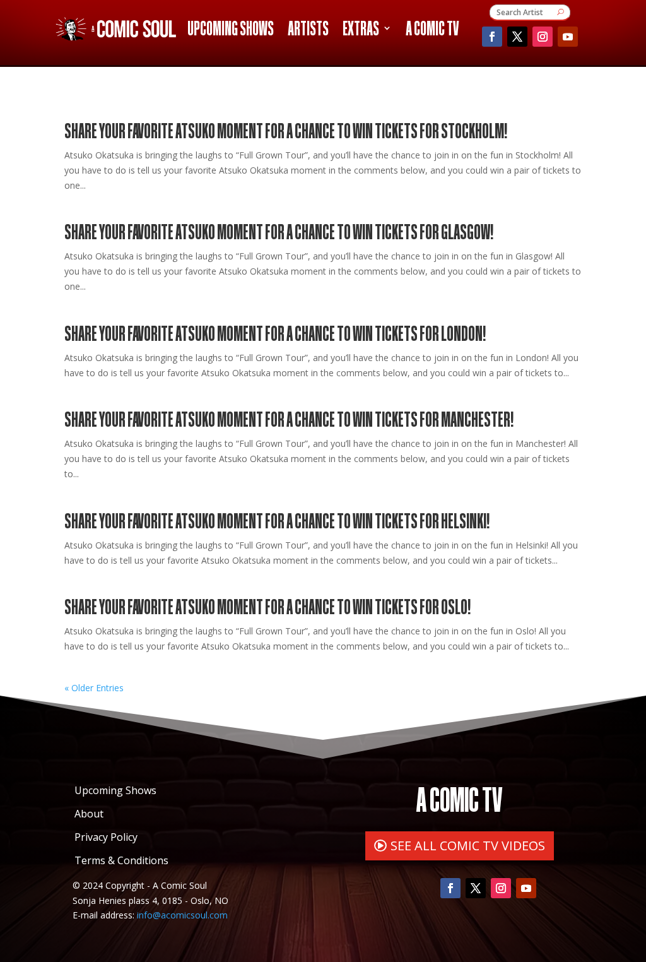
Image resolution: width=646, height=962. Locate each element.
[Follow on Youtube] (568, 37)
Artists (308, 30)
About (88, 814)
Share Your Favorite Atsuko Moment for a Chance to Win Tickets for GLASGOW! (278, 231)
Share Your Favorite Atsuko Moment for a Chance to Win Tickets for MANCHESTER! (289, 418)
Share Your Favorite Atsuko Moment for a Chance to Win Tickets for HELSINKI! (277, 520)
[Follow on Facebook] (492, 37)
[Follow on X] (517, 37)
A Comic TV (432, 30)
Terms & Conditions (121, 860)
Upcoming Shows (230, 30)
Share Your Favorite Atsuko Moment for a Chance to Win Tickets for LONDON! (275, 332)
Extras (361, 30)
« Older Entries (94, 688)
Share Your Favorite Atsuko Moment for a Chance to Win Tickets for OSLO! (267, 605)
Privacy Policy (106, 837)
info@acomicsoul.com (182, 915)
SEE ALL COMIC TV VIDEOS (468, 845)
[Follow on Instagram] (542, 37)
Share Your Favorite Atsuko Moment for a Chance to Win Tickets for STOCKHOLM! (285, 130)
